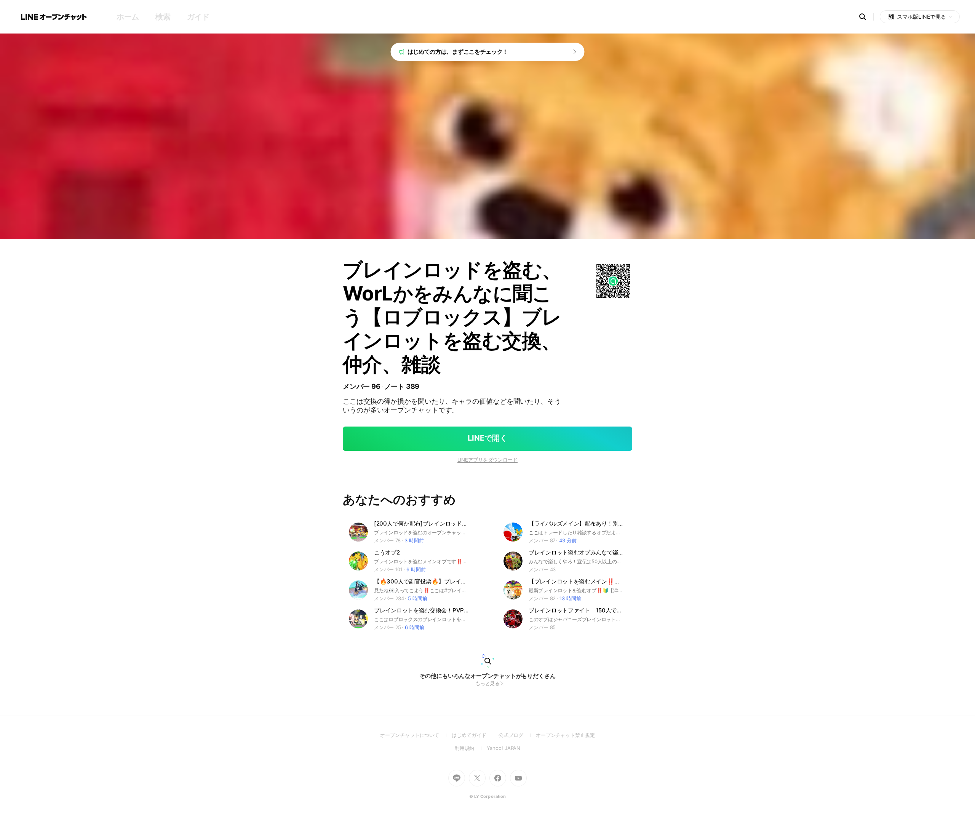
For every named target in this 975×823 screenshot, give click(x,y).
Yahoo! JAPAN (503, 748)
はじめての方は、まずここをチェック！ (458, 51)
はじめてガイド (475, 735)
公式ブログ (517, 735)
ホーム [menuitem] (128, 16)
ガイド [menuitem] (198, 16)
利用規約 (471, 748)
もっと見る (487, 683)
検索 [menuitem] (162, 16)
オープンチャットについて (416, 735)
